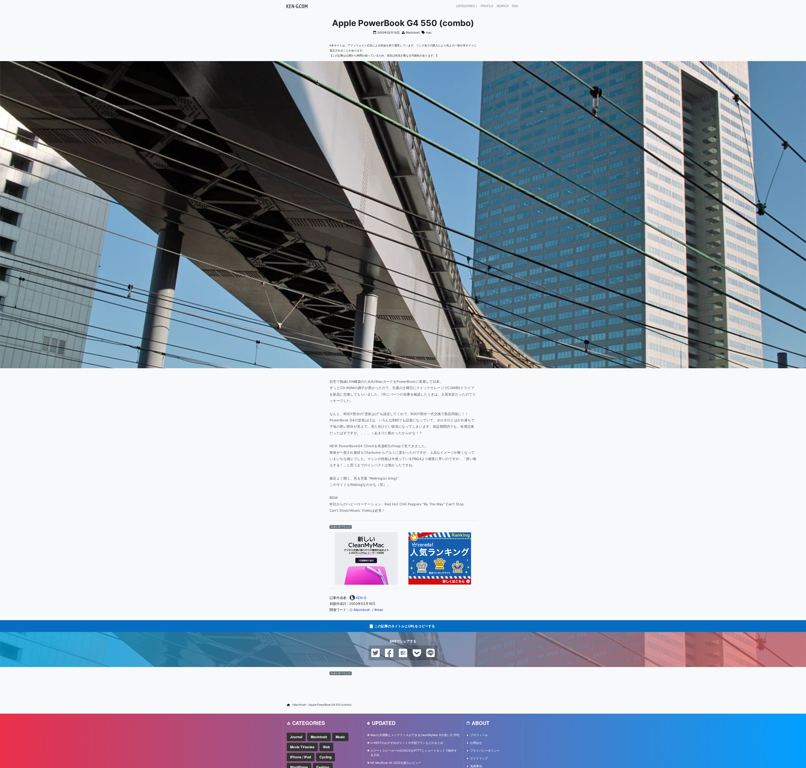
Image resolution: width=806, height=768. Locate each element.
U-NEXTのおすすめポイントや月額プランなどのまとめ (406, 742)
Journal (296, 736)
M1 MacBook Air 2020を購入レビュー (395, 762)
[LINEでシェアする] (430, 652)
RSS (515, 6)
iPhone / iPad (300, 757)
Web (326, 746)
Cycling (325, 757)
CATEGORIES (465, 6)
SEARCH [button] (503, 6)
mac (429, 32)
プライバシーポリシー (485, 750)
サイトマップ (479, 758)
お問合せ (476, 742)
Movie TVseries (302, 746)
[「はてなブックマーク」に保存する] (403, 652)
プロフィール (479, 735)
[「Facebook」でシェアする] (389, 652)
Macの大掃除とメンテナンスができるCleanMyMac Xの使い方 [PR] (414, 735)
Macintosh (413, 32)
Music (340, 736)
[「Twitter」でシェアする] (375, 652)
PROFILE (487, 6)
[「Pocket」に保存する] (417, 652)
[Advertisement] (403, 688)
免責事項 (476, 766)
